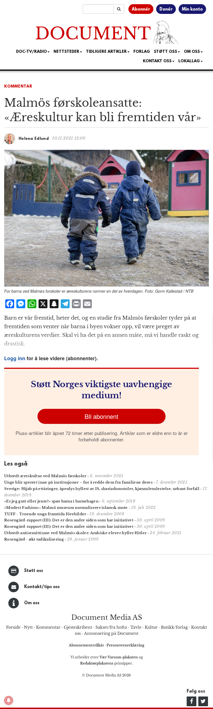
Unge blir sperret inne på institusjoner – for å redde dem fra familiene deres (78, 482)
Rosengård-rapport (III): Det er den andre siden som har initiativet (68, 520)
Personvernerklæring (125, 645)
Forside (13, 627)
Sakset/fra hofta (111, 627)
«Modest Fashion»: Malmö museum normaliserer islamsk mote (66, 507)
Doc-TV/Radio (31, 51)
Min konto (192, 9)
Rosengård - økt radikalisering (34, 539)
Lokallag (189, 61)
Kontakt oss (157, 61)
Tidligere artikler (106, 51)
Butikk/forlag (174, 627)
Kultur (151, 627)
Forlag (141, 51)
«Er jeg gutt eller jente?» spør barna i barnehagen (51, 501)
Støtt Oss (165, 51)
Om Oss (192, 51)
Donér (166, 9)
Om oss (31, 603)
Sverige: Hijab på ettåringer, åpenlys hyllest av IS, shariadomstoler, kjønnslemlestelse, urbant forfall (101, 488)
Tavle (135, 627)
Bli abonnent (101, 416)
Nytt (28, 627)
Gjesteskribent (78, 627)
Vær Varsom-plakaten (119, 657)
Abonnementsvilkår (87, 645)
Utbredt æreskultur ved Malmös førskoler (45, 476)
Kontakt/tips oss (42, 586)
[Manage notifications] (8, 700)
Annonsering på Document (111, 633)
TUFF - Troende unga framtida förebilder (45, 514)
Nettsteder (66, 51)
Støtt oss (33, 570)
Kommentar (18, 86)
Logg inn (14, 358)
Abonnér (141, 9)
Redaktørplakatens (96, 663)
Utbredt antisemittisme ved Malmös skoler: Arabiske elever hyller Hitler (75, 533)
